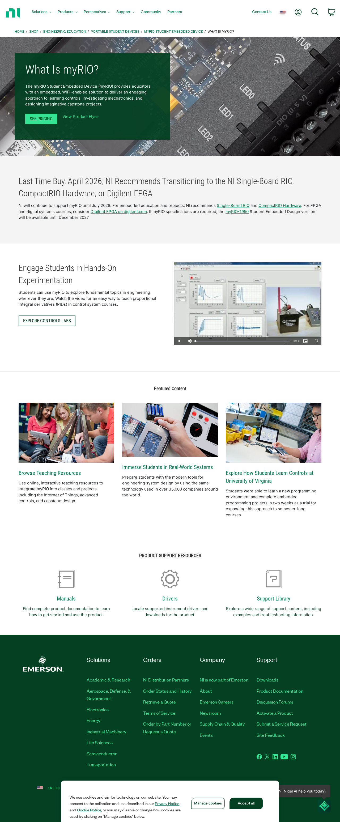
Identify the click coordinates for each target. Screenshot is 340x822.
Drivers (170, 598)
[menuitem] (41, 13)
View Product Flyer (80, 116)
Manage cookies (208, 803)
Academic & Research (108, 680)
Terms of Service (159, 713)
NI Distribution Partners (166, 680)
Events (206, 735)
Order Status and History (167, 691)
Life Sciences (100, 742)
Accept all (246, 803)
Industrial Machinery (106, 731)
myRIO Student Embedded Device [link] (173, 31)
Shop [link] (34, 31)
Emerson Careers (216, 702)
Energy (93, 720)
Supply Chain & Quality (222, 724)
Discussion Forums (275, 702)
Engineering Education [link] (64, 31)
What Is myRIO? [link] (221, 31)
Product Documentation (280, 691)
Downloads (267, 680)
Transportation (101, 764)
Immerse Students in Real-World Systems (167, 467)
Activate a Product (275, 713)
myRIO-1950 (237, 211)
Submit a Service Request (282, 724)
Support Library (273, 598)
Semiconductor (102, 753)
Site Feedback (271, 735)
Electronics (98, 709)
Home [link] (19, 31)
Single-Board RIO (233, 205)
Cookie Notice (89, 809)
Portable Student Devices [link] (115, 31)
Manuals (66, 598)
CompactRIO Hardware (279, 205)
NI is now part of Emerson (224, 680)
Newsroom (210, 713)
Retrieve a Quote (159, 702)
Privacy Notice (167, 803)
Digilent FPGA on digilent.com (119, 211)
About (206, 691)
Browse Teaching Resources (50, 473)
